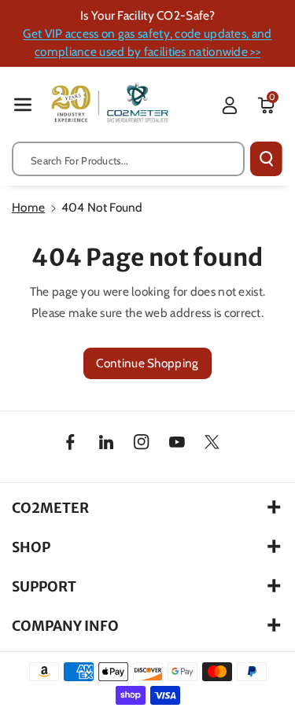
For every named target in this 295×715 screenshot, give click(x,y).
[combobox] (128, 159)
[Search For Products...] (266, 159)
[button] (23, 104)
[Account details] (229, 105)
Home (28, 207)
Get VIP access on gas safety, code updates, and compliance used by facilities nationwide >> (147, 42)
